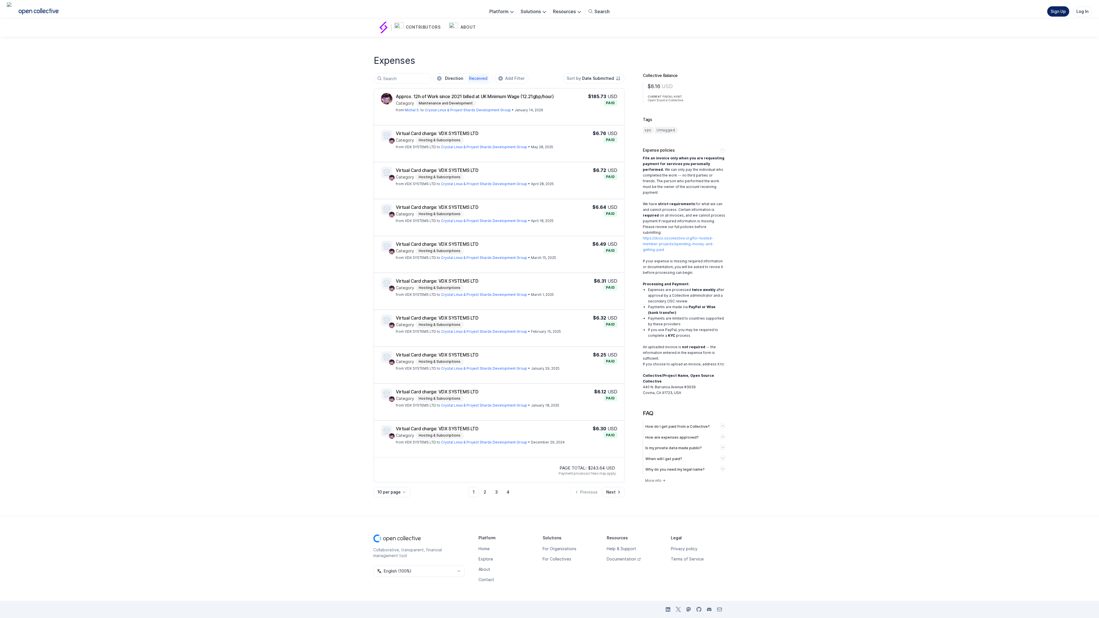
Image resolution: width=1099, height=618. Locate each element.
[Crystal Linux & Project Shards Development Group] (385, 27)
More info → (655, 480)
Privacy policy (684, 548)
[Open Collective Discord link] (709, 609)
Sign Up (1058, 11)
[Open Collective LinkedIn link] (668, 609)
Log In (1082, 11)
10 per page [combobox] (389, 492)
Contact (486, 579)
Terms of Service (687, 558)
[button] (420, 27)
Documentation (621, 558)
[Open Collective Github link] (699, 609)
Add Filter (515, 78)
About (484, 569)
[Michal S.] (386, 98)
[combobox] (593, 78)
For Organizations (559, 548)
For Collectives (557, 558)
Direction (466, 78)
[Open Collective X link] (678, 609)
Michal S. (412, 110)
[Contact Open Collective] (719, 609)
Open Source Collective (665, 100)
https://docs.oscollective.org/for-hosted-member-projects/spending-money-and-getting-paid (678, 244)
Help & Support (621, 548)
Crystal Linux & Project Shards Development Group (468, 110)
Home (484, 548)
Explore (486, 558)
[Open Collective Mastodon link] (689, 609)
